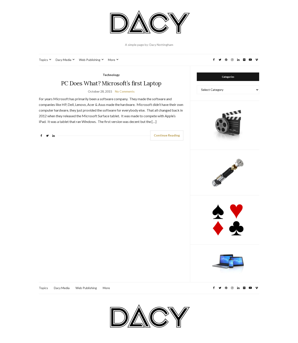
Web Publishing (89, 60)
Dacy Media (63, 60)
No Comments (125, 91)
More (111, 60)
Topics (43, 60)
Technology (111, 75)
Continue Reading (167, 135)
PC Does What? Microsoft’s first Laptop (111, 83)
